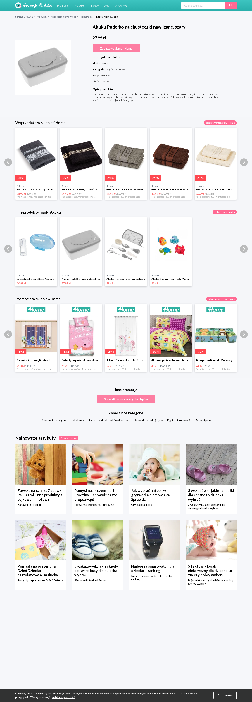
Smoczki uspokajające (148, 420)
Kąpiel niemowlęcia (179, 420)
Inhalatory (78, 420)
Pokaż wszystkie (69, 438)
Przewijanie (203, 420)
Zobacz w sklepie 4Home (116, 48)
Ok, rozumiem (225, 695)
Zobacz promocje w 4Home (221, 299)
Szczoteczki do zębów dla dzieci (109, 420)
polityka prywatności (63, 697)
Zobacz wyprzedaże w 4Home (220, 122)
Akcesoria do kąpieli (54, 420)
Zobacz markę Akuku (225, 212)
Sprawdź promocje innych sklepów (126, 399)
